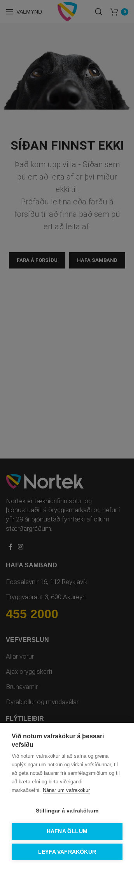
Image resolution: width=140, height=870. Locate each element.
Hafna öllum (67, 831)
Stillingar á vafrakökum (67, 811)
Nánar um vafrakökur (66, 790)
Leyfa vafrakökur (67, 852)
